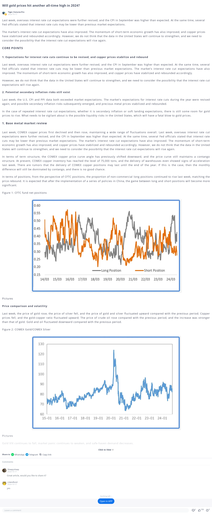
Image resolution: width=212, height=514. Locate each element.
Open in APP (106, 501)
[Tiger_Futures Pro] (4, 13)
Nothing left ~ (106, 496)
